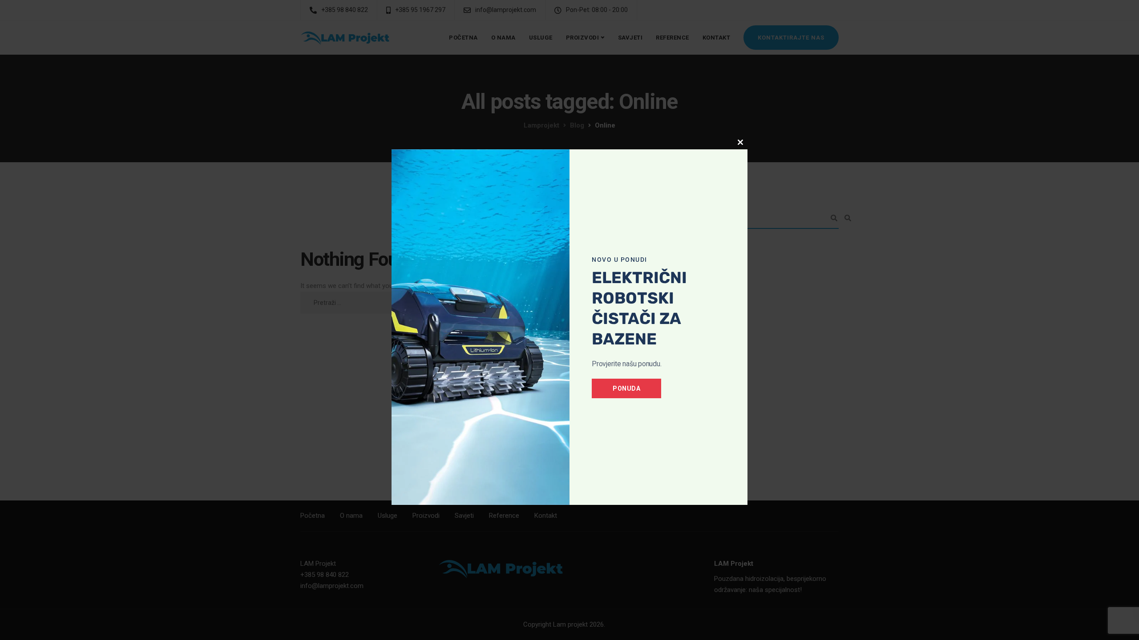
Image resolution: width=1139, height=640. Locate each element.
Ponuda (626, 388)
